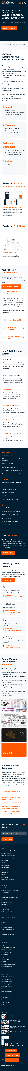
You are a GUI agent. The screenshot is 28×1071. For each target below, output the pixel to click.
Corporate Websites (6, 945)
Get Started (4, 1007)
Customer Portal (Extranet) (8, 850)
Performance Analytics (7, 911)
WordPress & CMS (6, 952)
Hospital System (5, 865)
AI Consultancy (5, 892)
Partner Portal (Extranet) (7, 858)
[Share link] (11, 1066)
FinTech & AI (4, 974)
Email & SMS (4, 904)
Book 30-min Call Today (11, 286)
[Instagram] (6, 1066)
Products (19, 183)
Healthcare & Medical (6, 991)
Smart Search (4, 895)
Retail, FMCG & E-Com (7, 986)
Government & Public (6, 979)
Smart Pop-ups (5, 936)
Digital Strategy (5, 961)
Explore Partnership (12, 1055)
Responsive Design (6, 949)
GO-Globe (11, 535)
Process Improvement (6, 966)
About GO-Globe (5, 997)
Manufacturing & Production (8, 984)
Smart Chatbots (5, 887)
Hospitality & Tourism (6, 981)
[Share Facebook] (4, 1066)
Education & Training (6, 988)
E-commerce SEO (5, 924)
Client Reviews (5, 1002)
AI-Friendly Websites (6, 927)
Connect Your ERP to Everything (9, 897)
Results (4, 505)
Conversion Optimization (7, 934)
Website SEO (4, 920)
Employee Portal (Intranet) (8, 855)
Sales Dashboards (6, 907)
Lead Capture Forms (6, 932)
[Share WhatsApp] (10, 1066)
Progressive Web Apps (7, 957)
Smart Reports (5, 909)
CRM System (4, 862)
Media (3, 1004)
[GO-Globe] (7, 2)
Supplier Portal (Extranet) (7, 853)
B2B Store (4, 874)
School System (5, 867)
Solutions (19, 226)
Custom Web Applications (8, 947)
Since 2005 (7, 664)
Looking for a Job (12, 1060)
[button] (3, 186)
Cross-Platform (5, 959)
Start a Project (8, 553)
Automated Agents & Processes (9, 890)
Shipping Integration (6, 902)
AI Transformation (9, 271)
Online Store (4, 872)
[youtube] (8, 1066)
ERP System (4, 860)
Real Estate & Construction (8, 976)
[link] (14, 203)
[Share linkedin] (2, 1066)
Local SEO (4, 922)
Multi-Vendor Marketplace (7, 879)
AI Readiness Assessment (8, 964)
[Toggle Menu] (20, 3)
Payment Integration (6, 899)
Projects (3, 999)
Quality (4, 480)
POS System (4, 877)
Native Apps (4, 954)
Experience (6, 452)
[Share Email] (13, 1066)
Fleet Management (6, 870)
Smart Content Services (7, 929)
